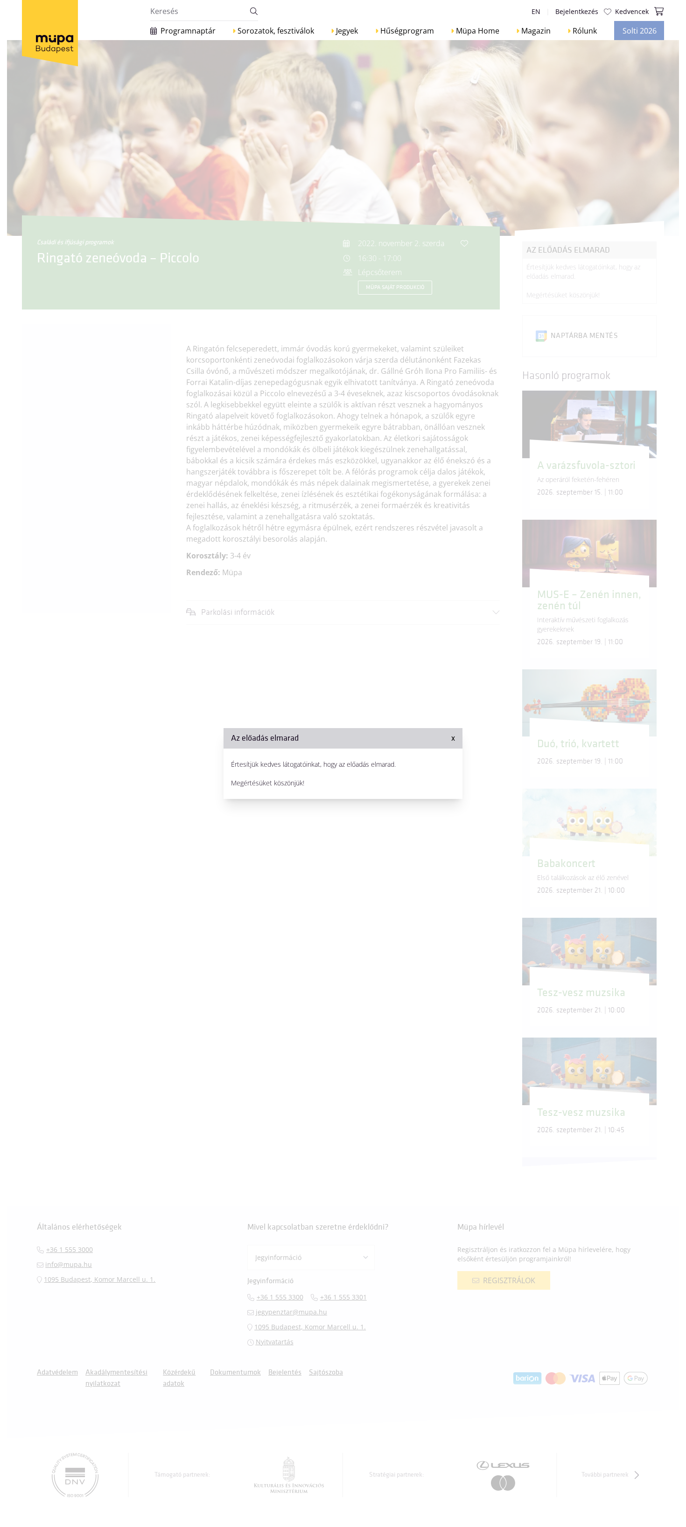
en (536, 11)
